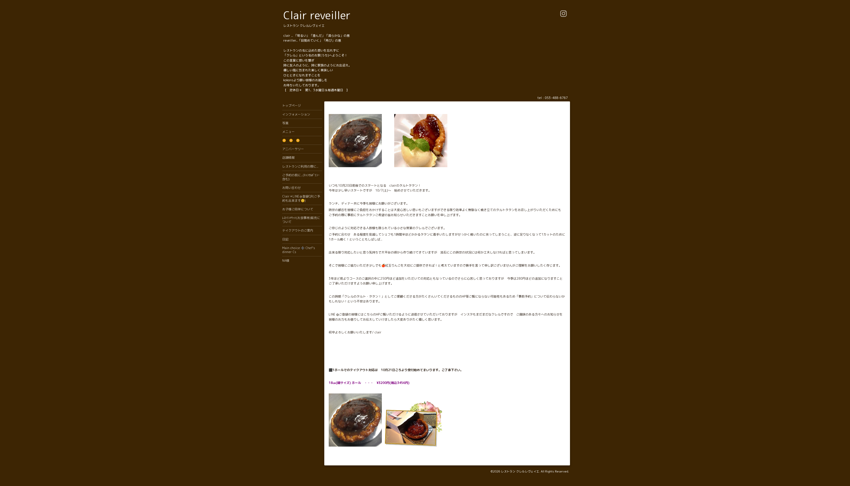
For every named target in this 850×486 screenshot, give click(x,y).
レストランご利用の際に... (300, 166)
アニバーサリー (293, 149)
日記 (285, 239)
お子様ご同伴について (297, 209)
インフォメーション (296, 114)
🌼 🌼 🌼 (291, 140)
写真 (285, 123)
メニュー (288, 132)
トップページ (291, 105)
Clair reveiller (317, 15)
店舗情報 (288, 157)
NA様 (285, 260)
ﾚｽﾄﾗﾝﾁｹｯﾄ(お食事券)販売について (301, 220)
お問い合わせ (291, 188)
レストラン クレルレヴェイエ (520, 471)
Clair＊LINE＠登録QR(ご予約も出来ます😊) (301, 198)
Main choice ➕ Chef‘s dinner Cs (298, 250)
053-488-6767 (556, 98)
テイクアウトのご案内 (297, 230)
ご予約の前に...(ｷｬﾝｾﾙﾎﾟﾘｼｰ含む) (300, 177)
